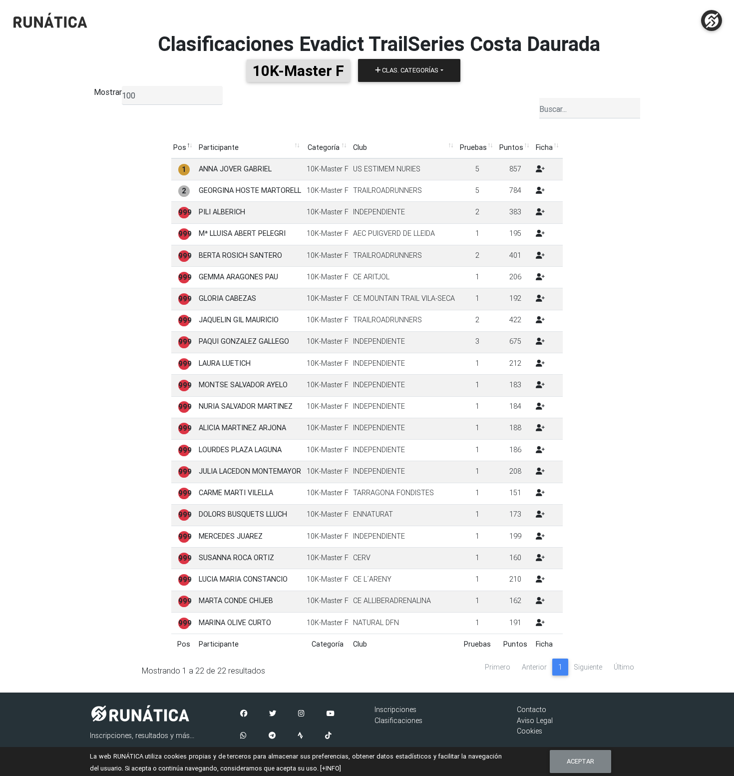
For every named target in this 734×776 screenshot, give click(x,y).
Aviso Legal (535, 720)
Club (360, 147)
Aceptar (580, 761)
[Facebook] (243, 714)
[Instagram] (301, 714)
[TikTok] (328, 736)
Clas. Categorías (409, 70)
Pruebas (473, 147)
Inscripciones (395, 709)
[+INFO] (330, 768)
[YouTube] (331, 714)
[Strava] (300, 736)
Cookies (529, 731)
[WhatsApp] (243, 736)
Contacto (531, 709)
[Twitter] (272, 714)
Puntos (511, 147)
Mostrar (108, 92)
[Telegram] (272, 736)
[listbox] (172, 95)
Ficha (544, 147)
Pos (179, 147)
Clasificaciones (398, 720)
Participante (219, 147)
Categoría (324, 147)
